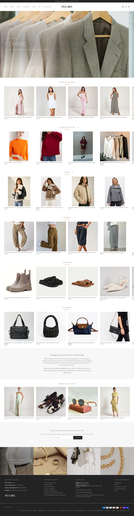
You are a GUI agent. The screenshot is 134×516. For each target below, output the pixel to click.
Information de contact (24, 510)
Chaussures (67, 262)
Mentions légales (48, 484)
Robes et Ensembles (67, 82)
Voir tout (67, 84)
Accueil (6, 6)
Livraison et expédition (49, 488)
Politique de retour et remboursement (53, 493)
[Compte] (122, 7)
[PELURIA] (67, 7)
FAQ (39, 6)
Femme (12, 6)
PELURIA (9, 507)
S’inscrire (78, 437)
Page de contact (88, 492)
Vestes (67, 172)
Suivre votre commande (120, 486)
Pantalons (67, 217)
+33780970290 (85, 482)
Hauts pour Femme (67, 127)
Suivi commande (47, 6)
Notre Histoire (26, 6)
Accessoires (67, 308)
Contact (34, 6)
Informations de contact (50, 482)
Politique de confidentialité (50, 490)
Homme (18, 6)
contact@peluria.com (84, 484)
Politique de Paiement (49, 486)
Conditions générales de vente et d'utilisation (55, 495)
